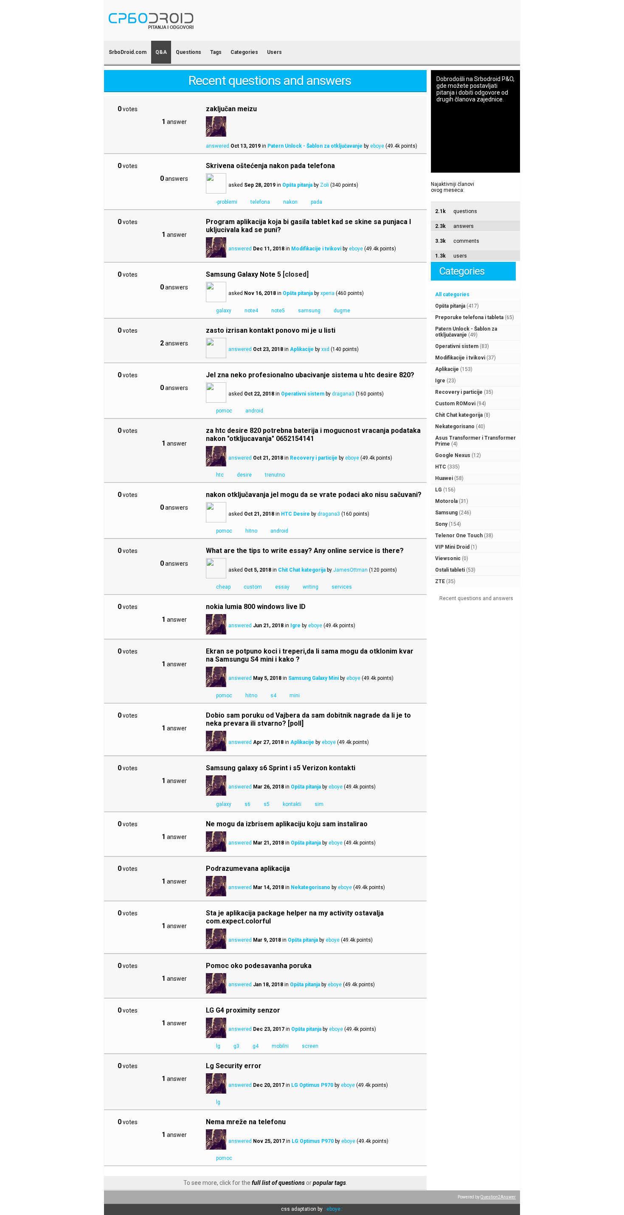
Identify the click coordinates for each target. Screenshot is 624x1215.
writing (310, 587)
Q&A (161, 52)
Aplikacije (447, 369)
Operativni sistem (456, 346)
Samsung (446, 513)
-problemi (226, 202)
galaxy (223, 311)
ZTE (440, 581)
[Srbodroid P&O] (200, 35)
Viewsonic (448, 558)
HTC (440, 467)
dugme (342, 311)
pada (316, 202)
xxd (325, 349)
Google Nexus (452, 455)
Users (274, 52)
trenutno (275, 475)
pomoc (224, 411)
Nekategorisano (455, 426)
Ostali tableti (450, 570)
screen (310, 1046)
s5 (267, 804)
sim (319, 804)
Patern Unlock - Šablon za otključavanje (466, 332)
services (342, 587)
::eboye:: (333, 1209)
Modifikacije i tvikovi (460, 358)
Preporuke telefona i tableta (469, 317)
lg (218, 1046)
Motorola (446, 501)
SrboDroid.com (127, 52)
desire (244, 475)
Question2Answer (498, 1197)
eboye (377, 146)
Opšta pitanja (450, 306)
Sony (441, 524)
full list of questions (278, 1182)
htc (220, 475)
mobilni (280, 1046)
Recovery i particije (459, 392)
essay (282, 587)
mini (295, 696)
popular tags (329, 1182)
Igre (440, 381)
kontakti (292, 804)
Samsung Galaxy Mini (313, 678)
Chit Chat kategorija (459, 415)
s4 (273, 696)
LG (438, 490)
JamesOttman (350, 570)
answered (217, 146)
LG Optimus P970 (312, 1085)
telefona (260, 202)
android (254, 411)
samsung (309, 311)
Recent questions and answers (476, 598)
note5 (278, 311)
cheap (223, 587)
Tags (216, 52)
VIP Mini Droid (452, 547)
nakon (290, 202)
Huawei (444, 478)
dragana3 (343, 394)
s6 (247, 804)
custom (253, 587)
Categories (244, 52)
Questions (188, 52)
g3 (236, 1046)
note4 (251, 311)
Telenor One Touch (459, 536)
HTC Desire (295, 514)
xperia (327, 293)
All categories (452, 294)
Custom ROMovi (455, 404)
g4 (256, 1046)
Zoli (324, 185)
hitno (251, 531)
